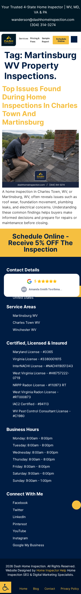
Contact (49, 588)
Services (23, 38)
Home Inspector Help (51, 570)
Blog (36, 588)
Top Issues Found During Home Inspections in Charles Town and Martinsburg (40, 105)
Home (23, 588)
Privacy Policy (70, 588)
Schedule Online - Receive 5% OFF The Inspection (40, 242)
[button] (5, 587)
